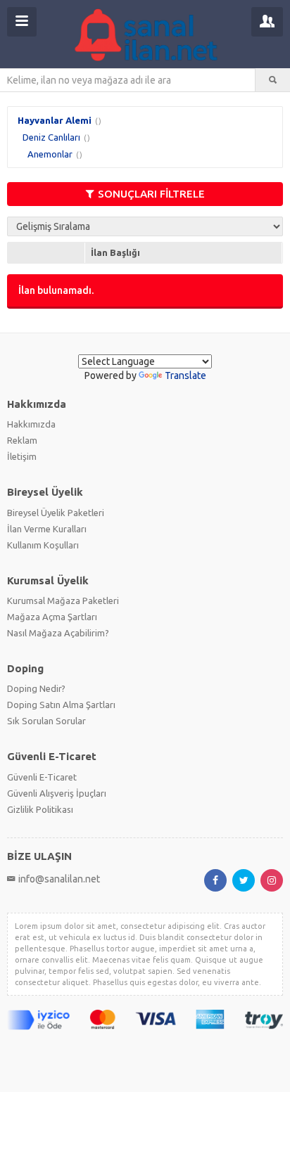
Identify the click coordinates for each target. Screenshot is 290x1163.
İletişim (22, 456)
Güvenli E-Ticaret (42, 777)
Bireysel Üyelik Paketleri (55, 513)
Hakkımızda (31, 424)
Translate (185, 375)
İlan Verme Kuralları (47, 529)
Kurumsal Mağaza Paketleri (63, 600)
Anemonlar (49, 154)
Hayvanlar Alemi (55, 120)
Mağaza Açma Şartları (52, 617)
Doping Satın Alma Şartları (61, 704)
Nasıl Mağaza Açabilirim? (58, 633)
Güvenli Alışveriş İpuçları (56, 793)
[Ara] (273, 80)
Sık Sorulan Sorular (46, 721)
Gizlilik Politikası (40, 809)
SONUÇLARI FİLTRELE (151, 194)
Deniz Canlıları (51, 137)
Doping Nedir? (36, 688)
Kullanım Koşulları (43, 545)
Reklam (22, 440)
